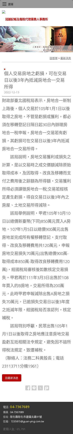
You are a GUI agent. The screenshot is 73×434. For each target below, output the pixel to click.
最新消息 (65, 58)
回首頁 (54, 58)
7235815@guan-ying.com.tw (27, 421)
